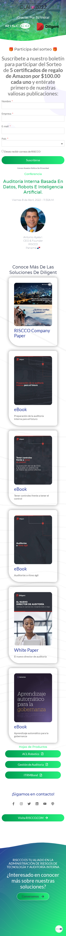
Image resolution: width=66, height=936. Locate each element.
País (4, 138)
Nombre (6, 101)
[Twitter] (29, 804)
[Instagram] (21, 804)
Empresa (7, 113)
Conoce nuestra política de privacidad (33, 168)
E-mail (5, 126)
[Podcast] (53, 804)
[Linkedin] (37, 804)
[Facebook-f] (13, 804)
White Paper (26, 650)
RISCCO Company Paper (32, 333)
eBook (20, 409)
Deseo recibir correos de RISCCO (22, 151)
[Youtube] (45, 804)
